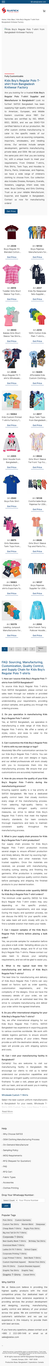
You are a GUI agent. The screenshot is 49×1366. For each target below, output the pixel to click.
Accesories (8, 1182)
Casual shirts (29, 1274)
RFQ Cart (7, 1172)
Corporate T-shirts (13, 1237)
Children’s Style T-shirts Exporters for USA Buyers (11, 588)
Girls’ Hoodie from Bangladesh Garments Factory (12, 462)
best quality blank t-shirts (14, 1241)
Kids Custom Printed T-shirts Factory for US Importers (12, 420)
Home (4, 19)
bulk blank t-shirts (32, 1258)
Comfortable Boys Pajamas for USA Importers (37, 504)
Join (6, 1206)
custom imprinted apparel (14, 1262)
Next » (40, 649)
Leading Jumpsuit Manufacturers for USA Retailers (12, 630)
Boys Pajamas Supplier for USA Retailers (37, 588)
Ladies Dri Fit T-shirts (12, 1249)
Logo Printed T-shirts (12, 1258)
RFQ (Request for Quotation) (17, 1161)
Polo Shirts (7, 1220)
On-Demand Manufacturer (16, 1145)
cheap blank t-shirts (12, 1228)
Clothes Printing (11, 1188)
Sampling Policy (10, 1150)
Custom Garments (23, 1220)
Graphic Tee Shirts (11, 1270)
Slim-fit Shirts (9, 1266)
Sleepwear (40, 1224)
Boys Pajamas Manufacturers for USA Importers (37, 252)
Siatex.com (15, 1287)
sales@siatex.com (39, 2)
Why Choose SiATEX (13, 1134)
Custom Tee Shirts (11, 1224)
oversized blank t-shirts (13, 1245)
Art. (11, 246)
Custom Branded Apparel (29, 1266)
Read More (7, 1111)
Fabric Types (9, 1177)
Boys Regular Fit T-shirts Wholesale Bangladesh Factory (11, 378)
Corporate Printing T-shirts (14, 1253)
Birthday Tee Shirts (37, 1241)
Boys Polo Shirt (11, 501)
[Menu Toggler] (3, 2)
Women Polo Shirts (36, 1262)
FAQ (5, 1166)
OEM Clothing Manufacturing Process (21, 1139)
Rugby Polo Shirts (31, 1228)
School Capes (30, 1249)
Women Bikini (27, 1224)
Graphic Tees (27, 1270)
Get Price (11, 211)
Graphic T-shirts (12, 1274)
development (41, 1302)
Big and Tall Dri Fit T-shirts (14, 1233)
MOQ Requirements (12, 1155)
